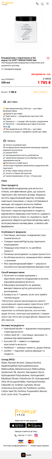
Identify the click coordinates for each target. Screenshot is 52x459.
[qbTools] (26, 454)
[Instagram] (36, 435)
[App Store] (18, 425)
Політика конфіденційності (15, 446)
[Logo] (26, 413)
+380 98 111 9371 (37, 3)
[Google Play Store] (34, 425)
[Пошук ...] (42, 4)
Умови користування (40, 446)
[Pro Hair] (8, 4)
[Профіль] (47, 3)
